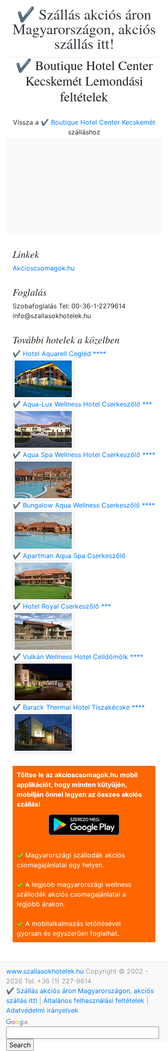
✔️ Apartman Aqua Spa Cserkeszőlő (69, 556)
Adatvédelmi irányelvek (42, 1010)
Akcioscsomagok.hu (44, 268)
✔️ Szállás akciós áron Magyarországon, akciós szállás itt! (84, 28)
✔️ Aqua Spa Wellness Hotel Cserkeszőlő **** (84, 455)
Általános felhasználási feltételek (93, 1000)
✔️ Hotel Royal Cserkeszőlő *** (62, 606)
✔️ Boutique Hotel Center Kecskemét (98, 122)
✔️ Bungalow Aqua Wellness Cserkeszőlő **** (84, 505)
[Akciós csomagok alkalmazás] (84, 824)
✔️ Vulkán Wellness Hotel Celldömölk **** (78, 657)
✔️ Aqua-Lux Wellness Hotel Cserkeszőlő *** (82, 404)
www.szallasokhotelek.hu (46, 971)
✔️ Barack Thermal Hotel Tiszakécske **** (79, 707)
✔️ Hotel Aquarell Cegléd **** (59, 354)
